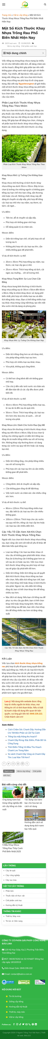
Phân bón (10, 891)
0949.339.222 (36, 714)
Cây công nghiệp (13, 875)
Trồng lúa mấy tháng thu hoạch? (22, 737)
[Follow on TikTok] (20, 1024)
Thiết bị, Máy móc (13, 916)
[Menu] (4, 4)
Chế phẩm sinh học (14, 900)
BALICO (27, 1036)
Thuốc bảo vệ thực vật (15, 896)
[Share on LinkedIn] (22, 764)
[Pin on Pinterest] (18, 764)
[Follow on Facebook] (14, 1024)
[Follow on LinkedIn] (36, 1024)
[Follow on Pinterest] (33, 1024)
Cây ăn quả (10, 870)
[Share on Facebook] (4, 764)
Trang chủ (6, 15)
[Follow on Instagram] (17, 1024)
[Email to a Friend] (13, 764)
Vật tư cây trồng (20, 15)
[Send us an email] (26, 1024)
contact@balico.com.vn (21, 974)
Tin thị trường (15, 996)
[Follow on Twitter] (23, 1024)
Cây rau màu (11, 880)
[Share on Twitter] (9, 764)
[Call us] (30, 1024)
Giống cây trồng (16, 1001)
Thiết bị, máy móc (17, 1012)
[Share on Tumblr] (27, 764)
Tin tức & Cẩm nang (14, 921)
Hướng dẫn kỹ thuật (14, 905)
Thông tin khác (12, 911)
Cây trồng (9, 866)
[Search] (45, 4)
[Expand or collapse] (43, 53)
